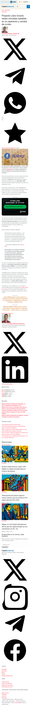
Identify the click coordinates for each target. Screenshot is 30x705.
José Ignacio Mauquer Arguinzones (10, 33)
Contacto (4, 696)
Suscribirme (5, 547)
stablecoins (10, 313)
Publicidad (4, 694)
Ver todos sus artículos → (8, 384)
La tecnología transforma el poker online (11, 424)
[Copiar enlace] (2, 118)
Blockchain (4, 671)
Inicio (3, 10)
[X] (15, 355)
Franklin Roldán (18, 702)
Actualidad (7, 10)
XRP (3, 396)
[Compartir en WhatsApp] (15, 115)
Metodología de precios (7, 686)
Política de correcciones (7, 685)
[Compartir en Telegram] (15, 89)
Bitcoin (3, 390)
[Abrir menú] (17, 6)
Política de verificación (7, 683)
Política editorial (5, 682)
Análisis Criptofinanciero (7, 675)
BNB (3, 395)
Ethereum (4, 391)
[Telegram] (15, 636)
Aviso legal (4, 697)
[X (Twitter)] (15, 582)
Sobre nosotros (5, 693)
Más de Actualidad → (7, 445)
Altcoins (3, 674)
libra (7, 313)
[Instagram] (15, 609)
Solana (3, 393)
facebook (4, 313)
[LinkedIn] (15, 382)
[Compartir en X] (15, 62)
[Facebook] (15, 663)
